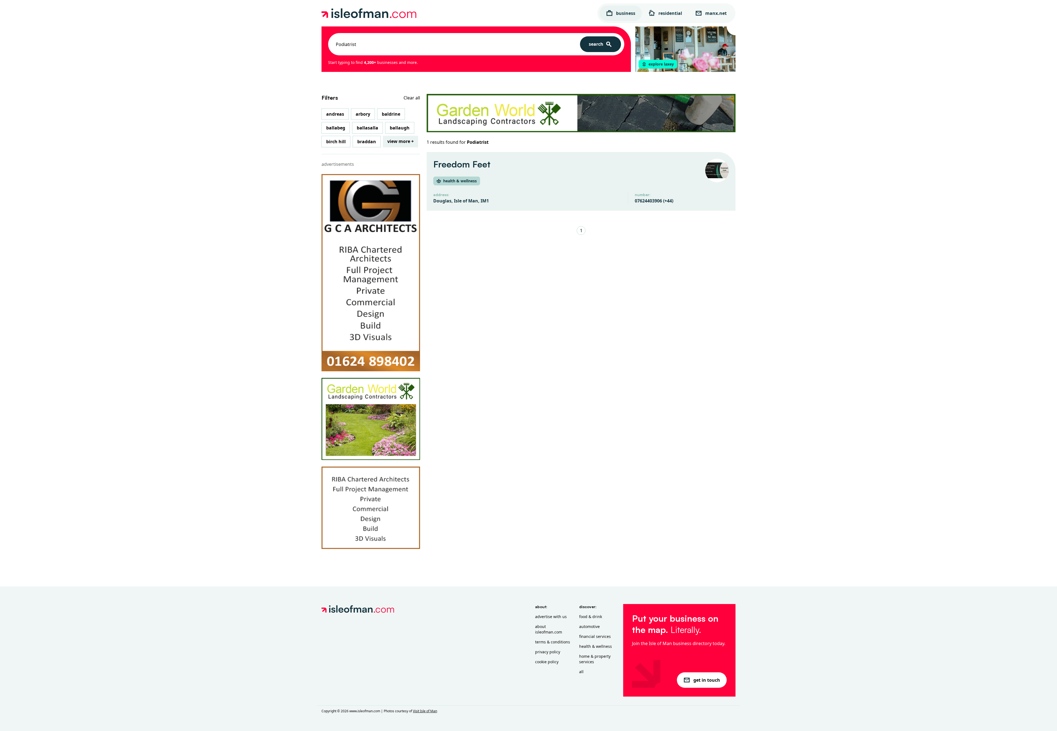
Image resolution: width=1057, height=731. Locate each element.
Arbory (363, 114)
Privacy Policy (547, 651)
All (581, 671)
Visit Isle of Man (425, 711)
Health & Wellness (595, 646)
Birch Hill (336, 142)
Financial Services (595, 636)
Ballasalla (367, 128)
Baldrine (391, 114)
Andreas (335, 114)
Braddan (366, 142)
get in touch (706, 680)
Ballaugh (400, 128)
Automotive (589, 626)
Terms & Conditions (552, 642)
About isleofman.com (548, 629)
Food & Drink (590, 616)
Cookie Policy (547, 661)
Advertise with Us (551, 616)
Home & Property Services (595, 659)
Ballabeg (335, 128)
